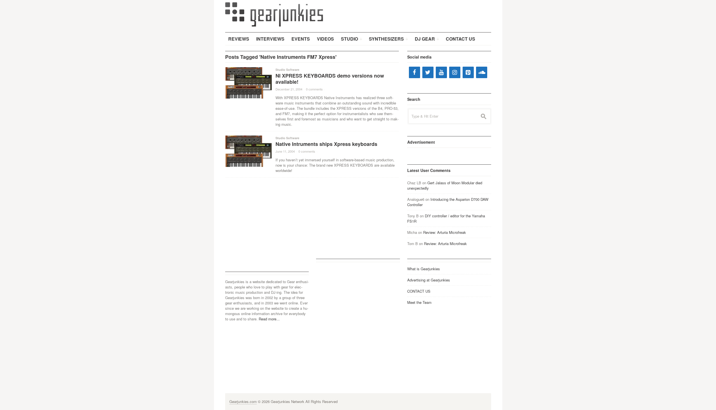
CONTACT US (418, 291)
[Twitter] (428, 72)
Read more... (269, 319)
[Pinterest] (468, 72)
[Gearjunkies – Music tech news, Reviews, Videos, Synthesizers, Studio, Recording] (274, 14)
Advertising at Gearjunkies (428, 280)
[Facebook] (414, 72)
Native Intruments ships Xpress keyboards (326, 144)
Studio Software (287, 69)
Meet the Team (419, 302)
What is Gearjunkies (423, 268)
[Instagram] (454, 72)
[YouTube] (441, 72)
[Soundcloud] (481, 72)
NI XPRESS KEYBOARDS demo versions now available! (329, 78)
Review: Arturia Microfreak (444, 232)
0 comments (314, 89)
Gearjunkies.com (243, 401)
